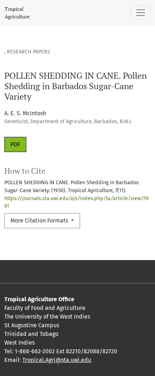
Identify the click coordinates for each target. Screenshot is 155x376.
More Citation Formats (40, 220)
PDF (15, 144)
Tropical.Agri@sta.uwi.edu (56, 359)
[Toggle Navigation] (140, 12)
